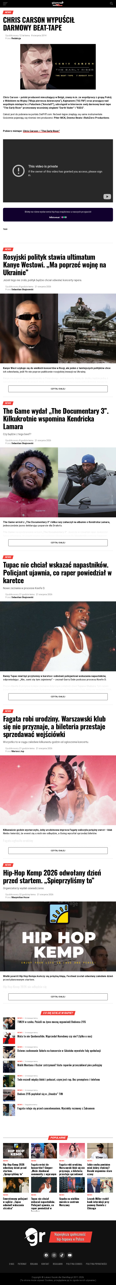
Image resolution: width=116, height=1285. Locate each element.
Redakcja (16, 38)
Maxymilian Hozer (20, 897)
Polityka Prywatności (96, 1263)
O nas (11, 1263)
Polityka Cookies (74, 1263)
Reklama (34, 1263)
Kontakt (45, 1263)
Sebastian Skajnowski (22, 289)
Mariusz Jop (17, 751)
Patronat (22, 1263)
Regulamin (58, 1263)
